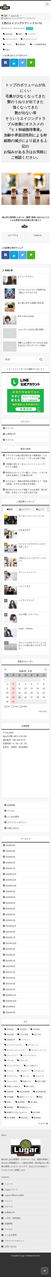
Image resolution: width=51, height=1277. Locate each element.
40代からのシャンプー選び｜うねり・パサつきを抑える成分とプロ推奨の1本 (27, 474)
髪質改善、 (22, 44)
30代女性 (10, 1029)
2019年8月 (10, 1006)
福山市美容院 (41, 1092)
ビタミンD (23, 1060)
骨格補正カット (25, 1107)
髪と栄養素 (11, 1118)
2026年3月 (10, 857)
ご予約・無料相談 (13, 1218)
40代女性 (23, 1029)
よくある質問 (13, 817)
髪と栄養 (36, 1112)
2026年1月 (10, 868)
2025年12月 (11, 874)
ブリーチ (10, 1071)
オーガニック (33, 1045)
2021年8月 (10, 966)
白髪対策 (10, 1092)
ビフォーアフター (13, 1066)
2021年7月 (10, 972)
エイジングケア (11, 39)
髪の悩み (24, 1118)
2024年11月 (11, 926)
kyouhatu (8, 34)
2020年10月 (11, 1001)
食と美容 (33, 1102)
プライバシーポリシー (17, 822)
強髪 (20, 34)
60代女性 (10, 1034)
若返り (7, 50)
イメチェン (25, 1040)
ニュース (15, 15)
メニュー (9, 1201)
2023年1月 (10, 960)
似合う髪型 (41, 1081)
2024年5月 (10, 932)
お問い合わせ (13, 828)
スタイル (10, 440)
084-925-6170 (19, 740)
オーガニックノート (39, 1050)
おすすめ (37, 1034)
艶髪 (40, 1097)
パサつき (10, 1060)
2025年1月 (10, 920)
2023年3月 (10, 949)
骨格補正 (10, 1107)
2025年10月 (11, 886)
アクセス (11, 811)
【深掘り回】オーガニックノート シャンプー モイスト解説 (26, 465)
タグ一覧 (44, 1123)
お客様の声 (11, 434)
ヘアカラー (23, 1071)
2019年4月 (10, 1012)
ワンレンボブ (12, 1081)
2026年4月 (10, 851)
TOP (5, 15)
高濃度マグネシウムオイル (17, 1112)
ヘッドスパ (32, 34)
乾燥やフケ (27, 1081)
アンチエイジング (30, 39)
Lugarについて (11, 1189)
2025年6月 (10, 897)
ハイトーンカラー (29, 1055)
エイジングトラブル (14, 1045)
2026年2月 (10, 863)
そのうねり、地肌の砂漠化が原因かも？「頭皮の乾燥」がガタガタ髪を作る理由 (26, 482)
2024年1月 (10, 937)
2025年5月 (10, 903)
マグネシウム (12, 1076)
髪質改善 (37, 1118)
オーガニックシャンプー (16, 1050)
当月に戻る (43, 711)
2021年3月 (10, 983)
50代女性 (36, 1029)
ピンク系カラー (32, 1066)
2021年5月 (10, 978)
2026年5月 (10, 845)
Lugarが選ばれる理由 (14, 1195)
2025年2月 (10, 914)
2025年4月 (10, 909)
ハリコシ (8, 44)
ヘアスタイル (39, 1071)
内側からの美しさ (13, 1086)
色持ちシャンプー (26, 1097)
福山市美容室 (24, 1092)
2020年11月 (11, 995)
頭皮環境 (21, 1102)
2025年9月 (10, 891)
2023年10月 (11, 943)
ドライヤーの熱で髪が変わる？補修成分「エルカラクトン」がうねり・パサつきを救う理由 (26, 456)
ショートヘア (12, 1055)
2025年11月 (11, 880)
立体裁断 (10, 1097)
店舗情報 (11, 805)
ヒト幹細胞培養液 (39, 44)
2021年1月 (10, 989)
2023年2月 (10, 955)
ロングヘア (40, 1076)
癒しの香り (30, 1086)
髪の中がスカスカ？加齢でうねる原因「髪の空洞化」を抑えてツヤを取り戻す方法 (26, 491)
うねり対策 (24, 1034)
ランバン (26, 1076)
